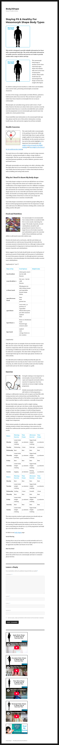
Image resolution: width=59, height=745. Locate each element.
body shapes (18, 532)
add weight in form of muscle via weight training (32, 145)
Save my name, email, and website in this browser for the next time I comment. (26, 617)
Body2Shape (12, 9)
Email (8, 603)
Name (8, 596)
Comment (9, 574)
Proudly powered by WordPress (20, 740)
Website (8, 610)
